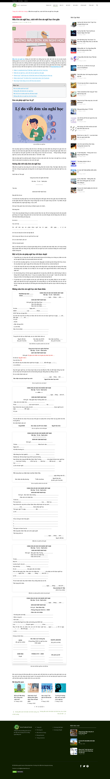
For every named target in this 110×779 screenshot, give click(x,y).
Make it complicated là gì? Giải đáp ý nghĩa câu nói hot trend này (31, 70)
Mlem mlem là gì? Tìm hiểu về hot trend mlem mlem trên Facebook (31, 78)
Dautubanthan (29, 765)
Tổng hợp (91, 5)
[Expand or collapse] (64, 85)
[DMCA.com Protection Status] (18, 771)
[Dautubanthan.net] (19, 5)
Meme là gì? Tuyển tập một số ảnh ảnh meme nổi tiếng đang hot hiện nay (33, 75)
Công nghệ (83, 5)
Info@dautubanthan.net (24, 768)
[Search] (97, 5)
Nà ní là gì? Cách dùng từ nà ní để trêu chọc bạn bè (27, 80)
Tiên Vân (29, 22)
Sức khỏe (75, 5)
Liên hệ (25, 1)
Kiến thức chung (23, 11)
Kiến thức (55, 5)
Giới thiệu (20, 1)
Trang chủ (14, 1)
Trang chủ (48, 5)
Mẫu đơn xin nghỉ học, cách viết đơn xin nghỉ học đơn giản (29, 73)
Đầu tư (61, 5)
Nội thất (68, 5)
